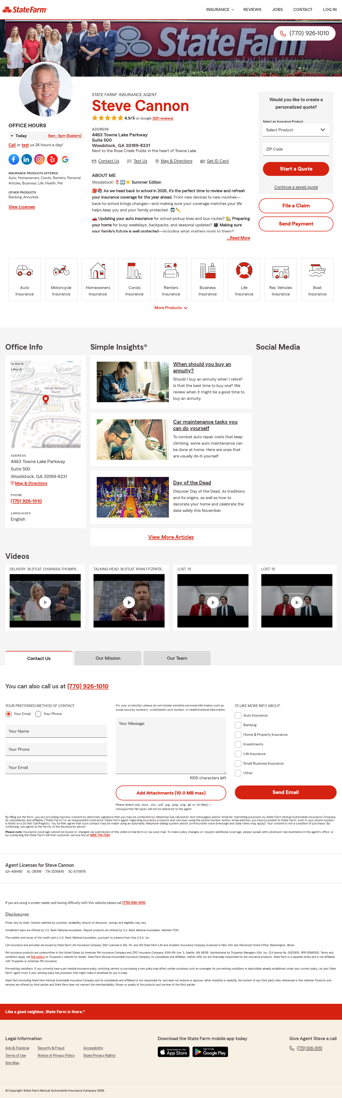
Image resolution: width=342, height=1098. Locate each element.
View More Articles (171, 537)
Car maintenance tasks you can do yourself (205, 425)
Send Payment (296, 224)
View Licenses (22, 207)
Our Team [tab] (177, 658)
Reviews (252, 9)
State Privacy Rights (99, 1055)
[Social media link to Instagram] (39, 159)
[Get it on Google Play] (210, 1051)
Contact (302, 9)
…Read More (238, 238)
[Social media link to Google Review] (65, 159)
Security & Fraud (51, 1048)
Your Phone (53, 714)
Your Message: (132, 723)
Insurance (218, 9)
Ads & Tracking (17, 1048)
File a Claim (296, 205)
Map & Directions (31, 483)
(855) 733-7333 (100, 835)
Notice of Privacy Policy (56, 1055)
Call (12, 145)
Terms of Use (15, 1055)
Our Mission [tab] (108, 658)
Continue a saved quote (296, 187)
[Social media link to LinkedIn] (26, 159)
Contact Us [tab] (38, 658)
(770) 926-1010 (26, 501)
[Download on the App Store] (174, 1051)
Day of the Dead (192, 482)
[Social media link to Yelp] (52, 159)
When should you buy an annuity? (202, 367)
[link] (25, 9)
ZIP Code (274, 149)
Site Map (12, 1063)
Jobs (277, 9)
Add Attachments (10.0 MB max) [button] (171, 793)
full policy (38, 956)
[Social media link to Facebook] (14, 159)
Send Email (286, 792)
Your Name (19, 731)
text (25, 145)
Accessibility (93, 1048)
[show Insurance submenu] (232, 9)
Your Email (22, 714)
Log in (330, 9)
